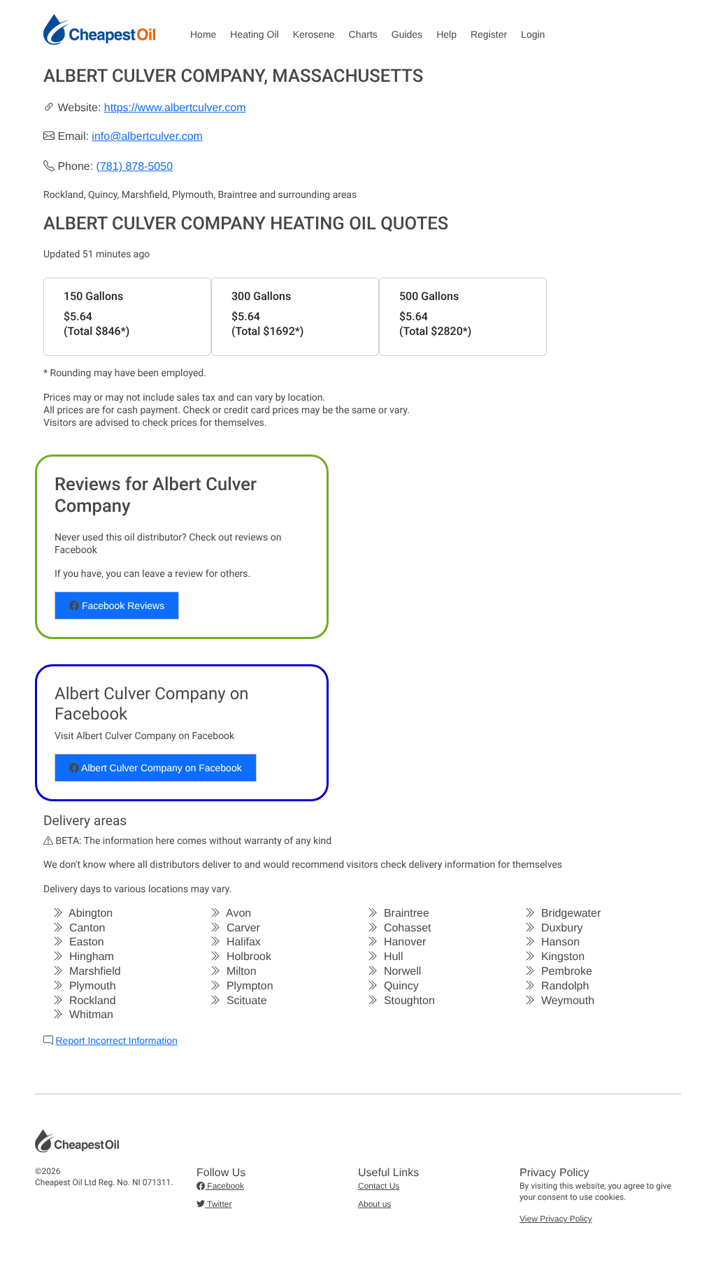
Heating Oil (254, 34)
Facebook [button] (224, 1186)
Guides (407, 34)
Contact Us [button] (378, 1186)
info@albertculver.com (147, 137)
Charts (363, 34)
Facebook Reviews (121, 605)
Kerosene (314, 34)
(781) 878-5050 (134, 167)
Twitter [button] (218, 1204)
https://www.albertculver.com (175, 108)
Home (203, 34)
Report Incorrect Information (116, 1040)
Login (533, 34)
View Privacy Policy (556, 1219)
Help (446, 34)
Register (489, 34)
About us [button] (374, 1204)
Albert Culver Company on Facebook (160, 767)
